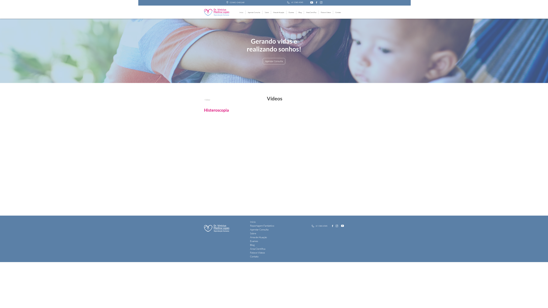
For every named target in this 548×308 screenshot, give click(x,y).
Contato (254, 256)
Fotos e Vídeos (257, 252)
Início (253, 221)
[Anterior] (18, 50)
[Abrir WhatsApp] (541, 300)
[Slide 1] (272, 76)
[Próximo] (529, 50)
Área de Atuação (258, 237)
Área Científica (257, 248)
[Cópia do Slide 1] (275, 75)
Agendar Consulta (259, 229)
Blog (252, 244)
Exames (254, 241)
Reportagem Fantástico (262, 225)
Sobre (253, 233)
